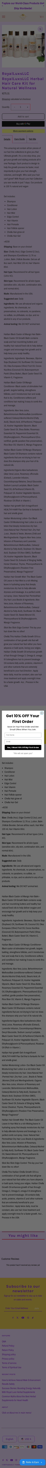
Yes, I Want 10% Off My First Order (23, 747)
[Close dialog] (41, 713)
